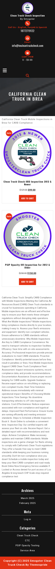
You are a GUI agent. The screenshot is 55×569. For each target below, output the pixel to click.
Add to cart (27, 198)
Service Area (27, 550)
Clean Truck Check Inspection (27, 15)
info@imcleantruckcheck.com (27, 46)
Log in (27, 519)
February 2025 (27, 503)
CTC (27, 540)
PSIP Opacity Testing (27, 545)
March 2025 (27, 498)
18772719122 (27, 31)
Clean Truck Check (27, 535)
